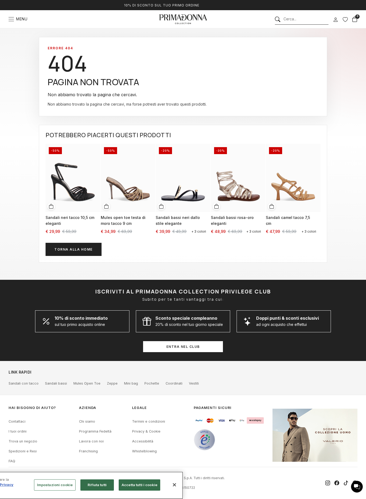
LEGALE (139, 408)
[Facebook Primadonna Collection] (336, 483)
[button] (357, 487)
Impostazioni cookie (55, 485)
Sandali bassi (56, 383)
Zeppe (112, 383)
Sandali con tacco (24, 383)
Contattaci (17, 421)
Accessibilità (142, 441)
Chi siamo (87, 421)
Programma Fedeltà (95, 431)
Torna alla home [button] (73, 249)
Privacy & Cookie (146, 431)
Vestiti (194, 383)
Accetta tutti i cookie (139, 485)
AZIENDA (87, 408)
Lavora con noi (91, 441)
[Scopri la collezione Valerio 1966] (314, 435)
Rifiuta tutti (97, 485)
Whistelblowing (144, 451)
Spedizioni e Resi (23, 451)
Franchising (88, 451)
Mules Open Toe (86, 383)
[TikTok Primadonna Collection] (345, 483)
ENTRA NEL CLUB (183, 347)
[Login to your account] (335, 20)
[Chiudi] (174, 485)
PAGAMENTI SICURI (212, 408)
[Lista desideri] (345, 19)
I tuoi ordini (18, 431)
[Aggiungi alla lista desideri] (94, 147)
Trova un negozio (23, 441)
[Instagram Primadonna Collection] (327, 483)
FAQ (12, 461)
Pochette (151, 383)
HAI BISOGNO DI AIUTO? (32, 408)
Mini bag (131, 383)
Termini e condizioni (148, 421)
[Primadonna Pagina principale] (183, 19)
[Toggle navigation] (11, 19)
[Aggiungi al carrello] (51, 206)
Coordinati (174, 383)
